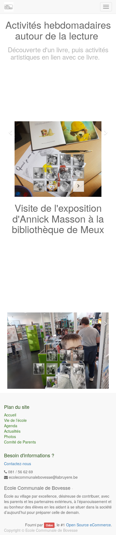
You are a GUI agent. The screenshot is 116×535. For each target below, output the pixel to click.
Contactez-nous (17, 463)
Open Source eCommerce (88, 524)
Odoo (49, 525)
